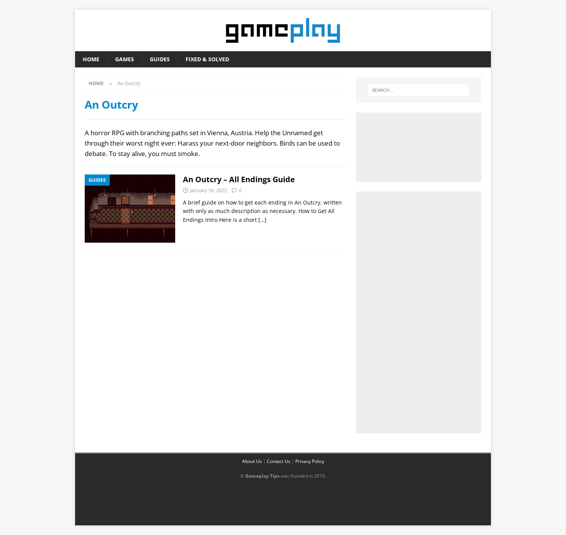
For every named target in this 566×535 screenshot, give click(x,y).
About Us (252, 461)
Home (91, 59)
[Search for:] (418, 90)
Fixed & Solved (207, 59)
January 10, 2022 (208, 190)
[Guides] (130, 208)
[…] (262, 219)
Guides (160, 59)
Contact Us (278, 461)
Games (124, 59)
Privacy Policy (309, 461)
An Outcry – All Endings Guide (239, 179)
